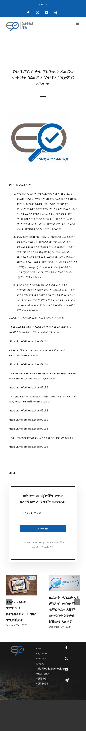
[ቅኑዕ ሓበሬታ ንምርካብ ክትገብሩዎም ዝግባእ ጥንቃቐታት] (21, 585)
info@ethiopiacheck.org (52, 668)
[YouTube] (66, 669)
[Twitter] (66, 658)
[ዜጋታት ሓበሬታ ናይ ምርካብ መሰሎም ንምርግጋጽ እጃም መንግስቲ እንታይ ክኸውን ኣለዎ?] (64, 583)
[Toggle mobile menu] (78, 23)
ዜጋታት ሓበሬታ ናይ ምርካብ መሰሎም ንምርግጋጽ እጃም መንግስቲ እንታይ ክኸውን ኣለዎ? (64, 609)
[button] (9, 602)
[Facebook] (66, 647)
